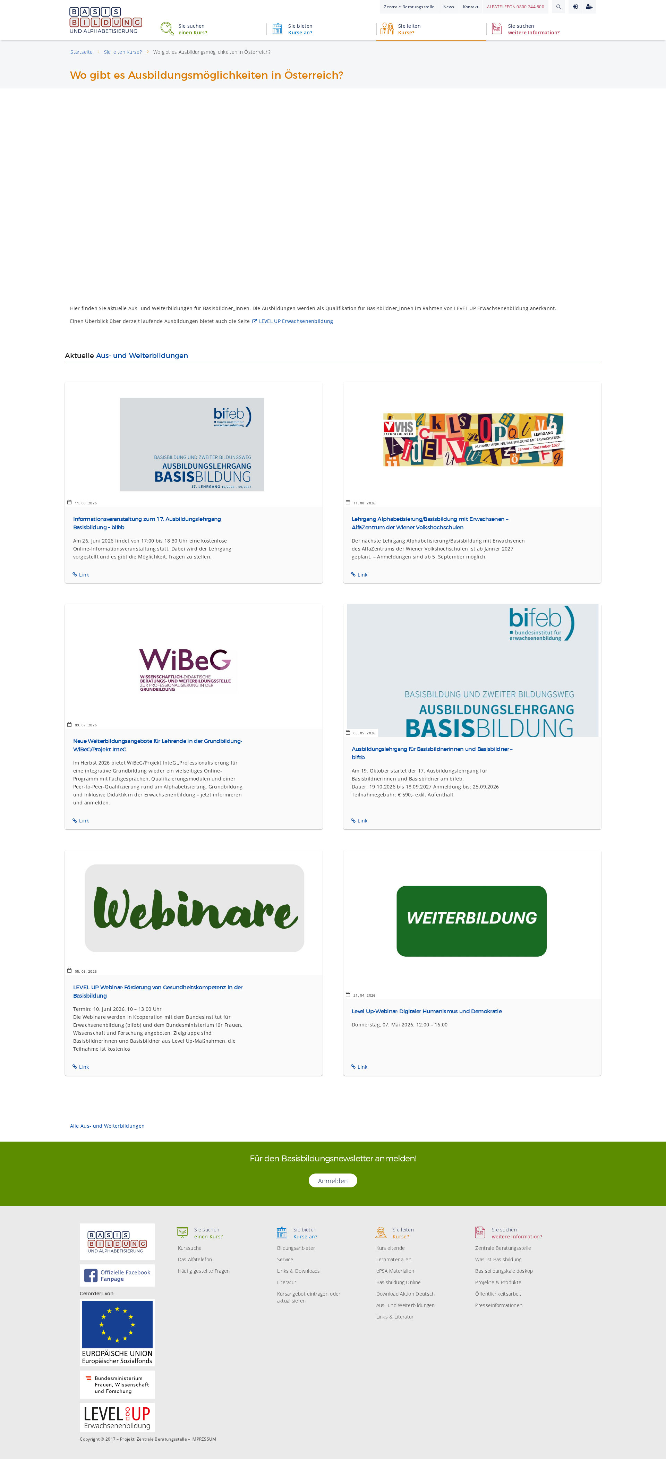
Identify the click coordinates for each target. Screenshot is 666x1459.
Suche (558, 6)
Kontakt (470, 7)
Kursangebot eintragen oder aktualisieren (309, 1297)
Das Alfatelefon (195, 1259)
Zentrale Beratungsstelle (409, 7)
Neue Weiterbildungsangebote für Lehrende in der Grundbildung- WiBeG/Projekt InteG (157, 745)
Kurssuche (190, 1248)
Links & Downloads (298, 1271)
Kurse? (409, 29)
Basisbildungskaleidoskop (504, 1271)
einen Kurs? (193, 29)
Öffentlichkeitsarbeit (498, 1293)
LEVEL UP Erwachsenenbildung (296, 321)
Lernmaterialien (394, 1259)
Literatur (287, 1282)
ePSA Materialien (395, 1271)
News (448, 7)
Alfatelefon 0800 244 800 (515, 7)
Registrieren (589, 7)
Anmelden (575, 7)
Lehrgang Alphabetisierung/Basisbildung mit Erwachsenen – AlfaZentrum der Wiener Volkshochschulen (430, 523)
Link (84, 574)
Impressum (203, 1439)
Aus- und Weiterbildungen (142, 355)
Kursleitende (390, 1248)
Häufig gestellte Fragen (204, 1271)
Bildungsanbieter (296, 1248)
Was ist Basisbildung (498, 1259)
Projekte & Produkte (498, 1282)
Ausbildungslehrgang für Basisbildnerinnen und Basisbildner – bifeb (432, 753)
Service (285, 1259)
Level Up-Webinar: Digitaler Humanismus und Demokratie (427, 1011)
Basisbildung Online (398, 1282)
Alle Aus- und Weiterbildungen (107, 1126)
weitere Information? (534, 29)
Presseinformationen (498, 1305)
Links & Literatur (395, 1316)
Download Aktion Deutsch (405, 1293)
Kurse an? (300, 29)
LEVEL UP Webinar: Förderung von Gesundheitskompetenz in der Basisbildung (157, 992)
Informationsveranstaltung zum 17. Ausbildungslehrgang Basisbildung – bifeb (147, 523)
